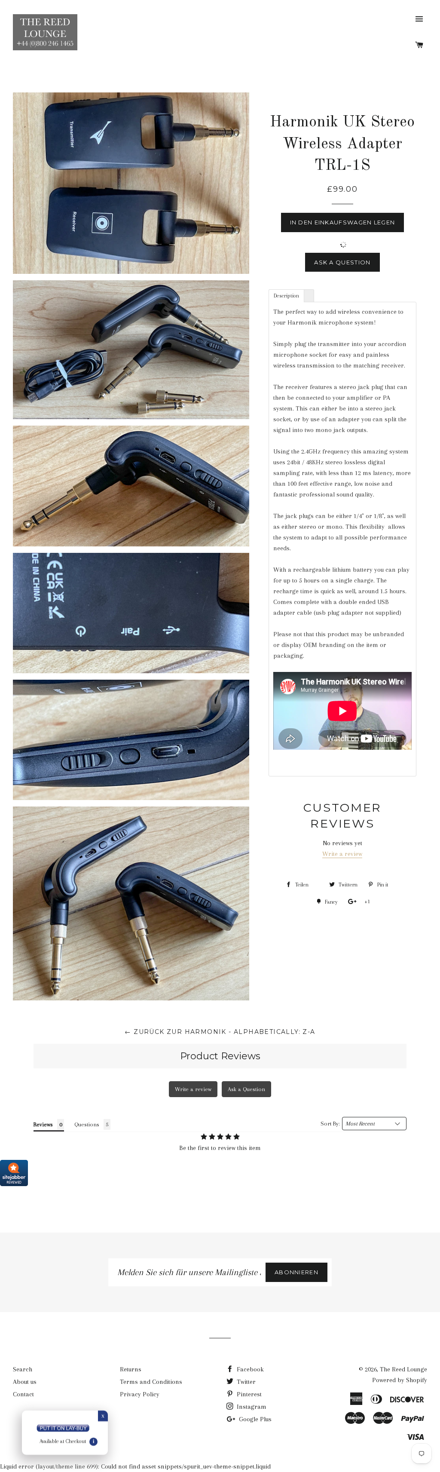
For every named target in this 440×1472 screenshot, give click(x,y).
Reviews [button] (43, 1124)
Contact (23, 1394)
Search (22, 1369)
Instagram (250, 1407)
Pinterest (248, 1394)
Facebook (249, 1369)
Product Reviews (220, 1056)
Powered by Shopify (399, 1380)
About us (25, 1382)
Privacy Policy (139, 1394)
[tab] (286, 295)
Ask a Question (342, 262)
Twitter (245, 1382)
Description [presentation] (286, 296)
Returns (130, 1369)
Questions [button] (86, 1124)
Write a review (342, 854)
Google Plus (254, 1419)
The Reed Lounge (403, 1369)
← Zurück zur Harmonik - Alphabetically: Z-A (220, 1032)
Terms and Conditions (151, 1382)
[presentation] (309, 295)
